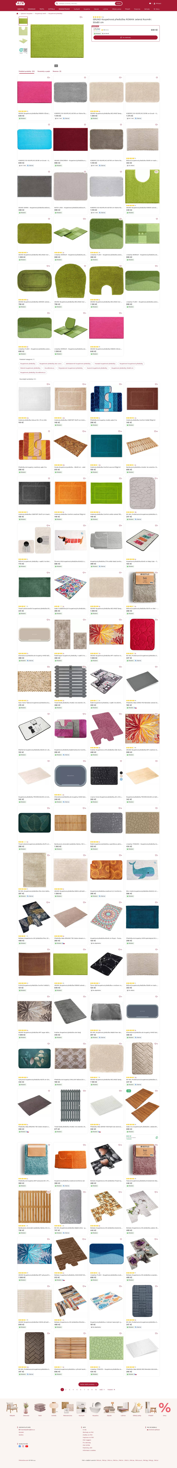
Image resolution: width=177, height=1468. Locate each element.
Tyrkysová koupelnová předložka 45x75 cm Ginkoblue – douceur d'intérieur (43, 1079)
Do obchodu (127, 37)
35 (121, 1145)
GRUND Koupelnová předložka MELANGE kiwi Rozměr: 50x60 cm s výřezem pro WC (117, 302)
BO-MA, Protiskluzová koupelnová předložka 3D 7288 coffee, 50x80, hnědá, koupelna (46, 1369)
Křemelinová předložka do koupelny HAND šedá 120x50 (144, 1032)
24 (121, 431)
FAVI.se (132, 1460)
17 (157, 478)
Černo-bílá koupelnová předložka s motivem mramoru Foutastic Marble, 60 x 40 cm (117, 985)
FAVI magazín (87, 1440)
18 (121, 808)
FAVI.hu (115, 1460)
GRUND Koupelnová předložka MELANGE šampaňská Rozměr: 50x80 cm (114, 113)
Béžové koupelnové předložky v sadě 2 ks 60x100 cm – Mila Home (40, 561)
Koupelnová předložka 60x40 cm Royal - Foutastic (106, 938)
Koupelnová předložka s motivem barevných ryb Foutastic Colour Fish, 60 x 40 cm (117, 1322)
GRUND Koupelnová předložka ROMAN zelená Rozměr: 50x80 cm (75, 985)
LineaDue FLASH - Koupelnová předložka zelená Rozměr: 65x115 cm (148, 302)
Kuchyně (81, 1415)
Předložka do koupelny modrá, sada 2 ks (103, 420)
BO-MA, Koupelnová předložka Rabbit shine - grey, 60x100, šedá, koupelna (78, 1228)
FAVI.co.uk (138, 1460)
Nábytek (12, 1415)
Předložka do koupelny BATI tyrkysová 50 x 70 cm (34, 1181)
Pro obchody (87, 1442)
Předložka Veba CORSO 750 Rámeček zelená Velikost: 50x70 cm (147, 703)
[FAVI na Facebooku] (20, 1446)
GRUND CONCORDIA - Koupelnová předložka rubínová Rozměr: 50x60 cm (78, 160)
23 (85, 384)
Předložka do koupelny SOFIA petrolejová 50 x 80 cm (143, 938)
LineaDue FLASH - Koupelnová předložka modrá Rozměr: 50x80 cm (112, 1275)
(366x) (107, 30)
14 (157, 1043)
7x (99, 512)
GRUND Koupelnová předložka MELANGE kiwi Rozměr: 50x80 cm (39, 255)
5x (135, 606)
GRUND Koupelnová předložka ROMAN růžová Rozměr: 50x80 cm (39, 113)
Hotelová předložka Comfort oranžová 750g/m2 (69, 514)
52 (85, 431)
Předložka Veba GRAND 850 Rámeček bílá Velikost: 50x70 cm (146, 1369)
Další (101, 1389)
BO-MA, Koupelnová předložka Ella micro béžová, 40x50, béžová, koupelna (42, 891)
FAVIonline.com (23, 1460)
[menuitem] (20, 9)
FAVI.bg (145, 1460)
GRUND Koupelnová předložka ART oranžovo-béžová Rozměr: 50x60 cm (149, 750)
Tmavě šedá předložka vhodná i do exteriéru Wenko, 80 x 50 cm (75, 1127)
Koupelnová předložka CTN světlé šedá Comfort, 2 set (108, 561)
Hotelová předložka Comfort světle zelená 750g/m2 (107, 514)
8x (135, 653)
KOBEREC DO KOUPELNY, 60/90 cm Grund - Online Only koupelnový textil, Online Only (47, 160)
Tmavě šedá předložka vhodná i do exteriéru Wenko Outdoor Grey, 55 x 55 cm (79, 703)
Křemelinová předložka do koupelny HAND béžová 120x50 (37, 655)
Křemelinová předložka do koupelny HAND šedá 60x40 (72, 797)
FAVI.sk (98, 1460)
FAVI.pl (104, 1460)
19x (63, 465)
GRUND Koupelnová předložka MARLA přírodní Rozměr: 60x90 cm (75, 891)
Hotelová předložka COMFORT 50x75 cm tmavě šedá (35, 514)
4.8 (104, 30)
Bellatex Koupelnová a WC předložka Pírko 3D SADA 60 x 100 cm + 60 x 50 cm (44, 938)
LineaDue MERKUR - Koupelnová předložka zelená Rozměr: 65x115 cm (149, 255)
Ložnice (123, 1415)
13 (49, 572)
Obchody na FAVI (88, 1432)
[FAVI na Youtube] (26, 1446)
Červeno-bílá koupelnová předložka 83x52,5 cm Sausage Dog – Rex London (79, 561)
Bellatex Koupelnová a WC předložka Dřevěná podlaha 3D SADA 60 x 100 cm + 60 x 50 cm (83, 1322)
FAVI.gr (151, 1460)
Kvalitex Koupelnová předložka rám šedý (67, 1032)
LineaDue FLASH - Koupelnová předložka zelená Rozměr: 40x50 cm (112, 255)
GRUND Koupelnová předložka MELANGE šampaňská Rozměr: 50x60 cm (114, 1079)
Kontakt (21, 1432)
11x (135, 418)
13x (99, 1030)
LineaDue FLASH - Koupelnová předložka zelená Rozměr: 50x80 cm (40, 349)
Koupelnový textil (40, 13)
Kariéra (21, 1435)
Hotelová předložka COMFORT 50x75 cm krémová (70, 420)
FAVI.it (127, 1460)
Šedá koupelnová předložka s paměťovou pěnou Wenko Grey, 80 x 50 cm (114, 844)
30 (85, 1239)
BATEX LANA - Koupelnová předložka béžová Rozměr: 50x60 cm (75, 207)
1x (99, 299)
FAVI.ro (109, 1460)
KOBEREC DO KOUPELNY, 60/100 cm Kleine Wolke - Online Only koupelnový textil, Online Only (85, 113)
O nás (84, 1429)
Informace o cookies (89, 1450)
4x (135, 465)
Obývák (109, 1415)
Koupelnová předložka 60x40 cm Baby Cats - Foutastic (144, 561)
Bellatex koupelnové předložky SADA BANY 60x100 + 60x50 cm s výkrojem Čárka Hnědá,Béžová (85, 1275)
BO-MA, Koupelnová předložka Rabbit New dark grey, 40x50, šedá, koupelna (115, 1032)
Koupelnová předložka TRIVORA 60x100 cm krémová (35, 797)
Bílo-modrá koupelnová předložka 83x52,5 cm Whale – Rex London (148, 891)
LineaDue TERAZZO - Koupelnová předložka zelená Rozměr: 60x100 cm (113, 1369)
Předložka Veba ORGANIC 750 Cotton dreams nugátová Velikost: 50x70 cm (78, 938)
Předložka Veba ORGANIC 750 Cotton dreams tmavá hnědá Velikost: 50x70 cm (43, 1127)
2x (63, 252)
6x (63, 512)
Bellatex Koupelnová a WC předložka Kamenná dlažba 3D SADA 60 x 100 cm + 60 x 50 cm (119, 1228)
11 (85, 620)
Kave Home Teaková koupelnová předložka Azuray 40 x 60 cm (38, 703)
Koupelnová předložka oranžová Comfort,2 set (69, 1181)
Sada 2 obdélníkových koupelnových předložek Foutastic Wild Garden (77, 608)
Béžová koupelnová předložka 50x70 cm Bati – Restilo (144, 608)
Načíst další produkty (87, 1384)
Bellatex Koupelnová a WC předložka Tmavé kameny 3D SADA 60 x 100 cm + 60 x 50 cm (119, 1181)
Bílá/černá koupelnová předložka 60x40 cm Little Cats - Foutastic (39, 750)
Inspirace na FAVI (88, 1437)
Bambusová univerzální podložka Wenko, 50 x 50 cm (35, 1228)
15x (27, 418)
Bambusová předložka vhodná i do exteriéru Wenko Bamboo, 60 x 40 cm (150, 467)
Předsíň (150, 1415)
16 (85, 1286)
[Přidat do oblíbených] (85, 77)
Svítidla (54, 1415)
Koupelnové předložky (55, 13)
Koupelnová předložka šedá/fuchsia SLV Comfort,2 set (72, 750)
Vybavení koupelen (27, 13)
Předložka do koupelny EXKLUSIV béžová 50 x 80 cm (71, 1079)
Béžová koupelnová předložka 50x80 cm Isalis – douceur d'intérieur (148, 160)
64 (157, 431)
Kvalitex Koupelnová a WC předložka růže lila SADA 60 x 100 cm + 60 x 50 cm (115, 750)
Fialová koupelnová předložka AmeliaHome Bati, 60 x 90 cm (145, 1181)
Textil (40, 1415)
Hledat (118, 3)
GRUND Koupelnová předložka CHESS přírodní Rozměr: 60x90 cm (39, 1322)
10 (49, 266)
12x (135, 1077)
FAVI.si (156, 1460)
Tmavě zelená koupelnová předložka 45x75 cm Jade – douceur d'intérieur (42, 844)
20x (64, 418)
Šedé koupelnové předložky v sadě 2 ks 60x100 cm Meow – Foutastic (113, 703)
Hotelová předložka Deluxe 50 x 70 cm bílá (32, 420)
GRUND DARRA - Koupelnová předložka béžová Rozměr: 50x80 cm (40, 207)
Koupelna (95, 1415)
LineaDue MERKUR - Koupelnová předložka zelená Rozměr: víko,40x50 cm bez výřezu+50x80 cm (86, 349)
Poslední (110, 1389)
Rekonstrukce (67, 1415)
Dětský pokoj (137, 1415)
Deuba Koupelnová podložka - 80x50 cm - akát (69, 467)
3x (99, 111)
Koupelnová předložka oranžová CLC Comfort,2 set (107, 891)
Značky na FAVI (87, 1435)
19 (49, 525)
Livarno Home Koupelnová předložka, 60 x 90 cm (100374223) (110, 797)
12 (49, 384)
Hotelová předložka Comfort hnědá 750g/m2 (140, 420)
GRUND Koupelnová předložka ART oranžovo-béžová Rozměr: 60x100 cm (114, 655)
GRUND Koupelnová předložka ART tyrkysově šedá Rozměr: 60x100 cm (41, 1275)
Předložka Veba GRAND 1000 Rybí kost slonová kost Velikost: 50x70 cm (113, 1127)
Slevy (164, 1415)
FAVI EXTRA (86, 1445)
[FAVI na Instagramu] (23, 1446)
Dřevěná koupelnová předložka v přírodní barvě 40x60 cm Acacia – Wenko (78, 1369)
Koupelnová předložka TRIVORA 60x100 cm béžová (142, 797)
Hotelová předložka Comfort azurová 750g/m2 (105, 467)
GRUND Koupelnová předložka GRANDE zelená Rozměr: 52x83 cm (40, 302)
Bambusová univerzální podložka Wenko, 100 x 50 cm (71, 844)
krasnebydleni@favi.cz (28, 1429)
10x (27, 1367)
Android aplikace (154, 1429)
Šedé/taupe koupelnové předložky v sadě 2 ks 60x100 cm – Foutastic (77, 655)
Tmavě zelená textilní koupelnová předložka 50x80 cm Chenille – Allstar (42, 608)
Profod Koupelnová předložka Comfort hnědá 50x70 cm (36, 985)
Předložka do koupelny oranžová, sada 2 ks (32, 467)
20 (49, 902)
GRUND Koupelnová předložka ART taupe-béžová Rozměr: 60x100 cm (41, 1032)
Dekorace (26, 1415)
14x (99, 465)
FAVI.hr (121, 1460)
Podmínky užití (87, 1448)
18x (135, 512)
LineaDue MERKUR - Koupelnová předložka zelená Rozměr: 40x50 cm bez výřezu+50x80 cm (84, 255)
